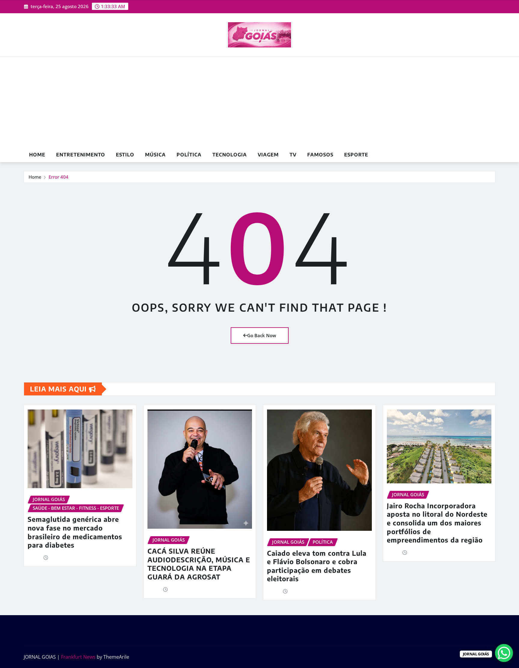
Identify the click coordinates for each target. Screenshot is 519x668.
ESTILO (125, 155)
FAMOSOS (320, 155)
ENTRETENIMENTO (80, 155)
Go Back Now (261, 335)
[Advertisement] (259, 102)
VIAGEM (268, 155)
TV (293, 155)
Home (37, 155)
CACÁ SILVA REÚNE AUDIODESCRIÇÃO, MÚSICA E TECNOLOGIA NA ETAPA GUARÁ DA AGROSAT (198, 564)
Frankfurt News (78, 657)
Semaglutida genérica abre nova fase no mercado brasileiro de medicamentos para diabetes (75, 532)
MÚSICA (155, 155)
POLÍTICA (189, 155)
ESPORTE (356, 155)
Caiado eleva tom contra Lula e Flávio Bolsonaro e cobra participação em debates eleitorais (316, 566)
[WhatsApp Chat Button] (504, 653)
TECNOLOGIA (229, 155)
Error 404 (58, 177)
